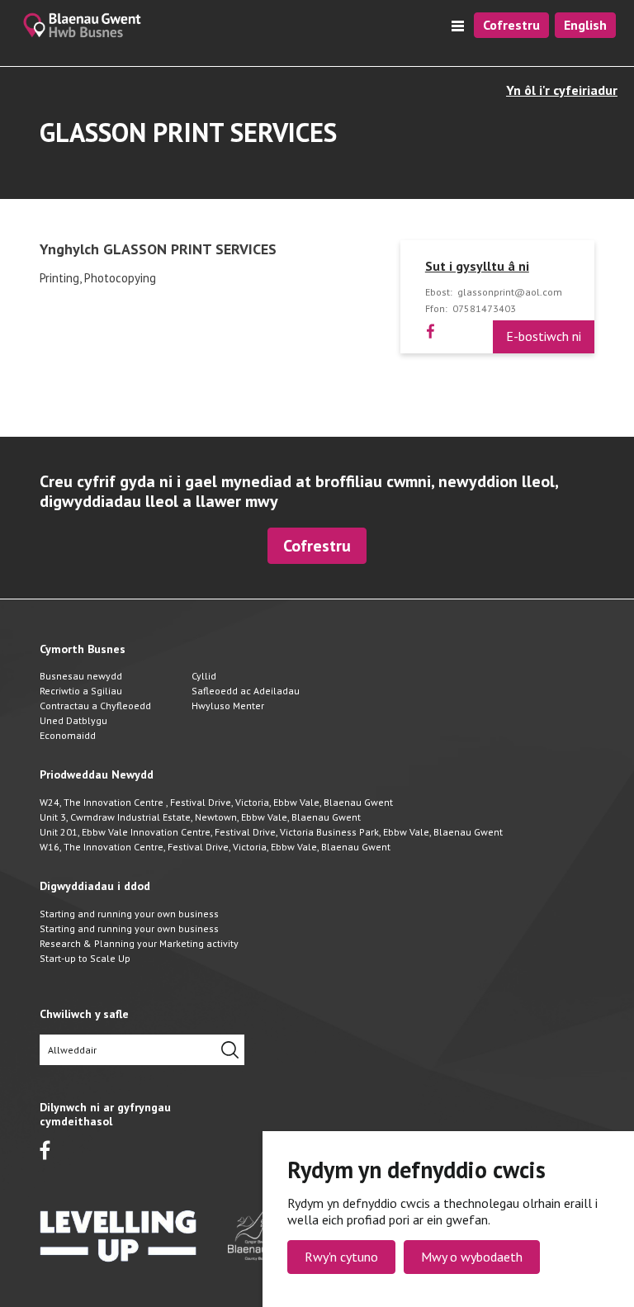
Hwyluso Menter (228, 705)
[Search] (229, 1050)
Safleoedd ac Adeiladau (246, 690)
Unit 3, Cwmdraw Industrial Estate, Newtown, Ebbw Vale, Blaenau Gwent (200, 817)
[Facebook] (430, 330)
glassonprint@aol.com (509, 292)
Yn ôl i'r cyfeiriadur (561, 90)
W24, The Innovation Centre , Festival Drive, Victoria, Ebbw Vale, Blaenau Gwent (216, 802)
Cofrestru (511, 25)
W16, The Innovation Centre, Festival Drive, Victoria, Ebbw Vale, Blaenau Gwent (215, 847)
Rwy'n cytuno (341, 1256)
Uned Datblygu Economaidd (73, 727)
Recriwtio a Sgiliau (81, 690)
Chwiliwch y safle (84, 1014)
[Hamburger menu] (457, 26)
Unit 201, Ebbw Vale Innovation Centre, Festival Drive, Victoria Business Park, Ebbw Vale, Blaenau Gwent (271, 832)
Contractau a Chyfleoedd (95, 705)
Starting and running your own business (129, 913)
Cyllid (204, 676)
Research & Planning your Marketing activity (139, 943)
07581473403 (484, 309)
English (585, 25)
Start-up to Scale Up (85, 958)
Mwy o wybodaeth (472, 1256)
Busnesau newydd (81, 676)
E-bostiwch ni (543, 336)
